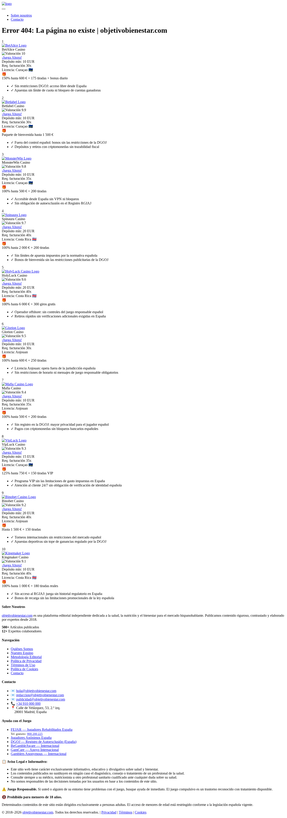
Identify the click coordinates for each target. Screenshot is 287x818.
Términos (125, 812)
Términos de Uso (23, 665)
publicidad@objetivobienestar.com (40, 699)
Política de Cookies (24, 669)
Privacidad (108, 812)
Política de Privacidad (26, 661)
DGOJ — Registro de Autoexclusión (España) (43, 742)
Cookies (140, 812)
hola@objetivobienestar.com (36, 691)
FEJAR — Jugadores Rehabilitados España (41, 729)
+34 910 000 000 (28, 703)
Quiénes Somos (22, 649)
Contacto (17, 19)
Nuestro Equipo (22, 653)
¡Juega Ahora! (12, 57)
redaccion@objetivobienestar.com (40, 695)
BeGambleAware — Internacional (35, 746)
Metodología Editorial (26, 657)
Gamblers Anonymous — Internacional (38, 754)
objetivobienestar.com (17, 615)
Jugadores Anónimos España (31, 738)
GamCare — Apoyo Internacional (35, 750)
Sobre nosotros (21, 15)
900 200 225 (35, 734)
